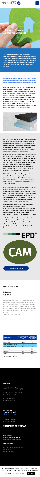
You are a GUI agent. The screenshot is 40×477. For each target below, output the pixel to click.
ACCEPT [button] (31, 473)
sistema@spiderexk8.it (14, 425)
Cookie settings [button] (18, 473)
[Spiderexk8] (11, 3)
